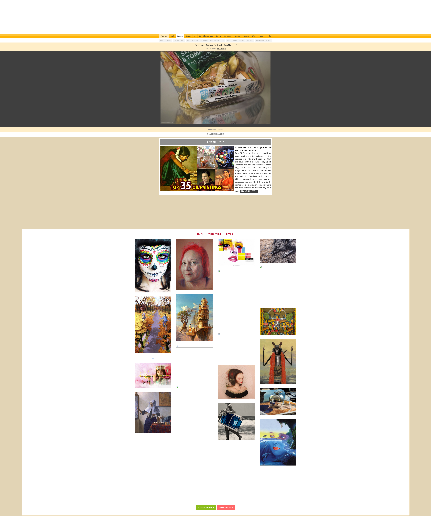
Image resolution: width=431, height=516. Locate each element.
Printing (195, 40)
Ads (188, 40)
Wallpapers (228, 36)
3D (200, 36)
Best (161, 40)
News (261, 36)
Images (180, 36)
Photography (208, 36)
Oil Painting (221, 49)
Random (168, 40)
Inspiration (260, 40)
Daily (173, 36)
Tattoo (241, 40)
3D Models (204, 40)
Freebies (246, 36)
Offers (254, 36)
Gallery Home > (226, 507)
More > (268, 40)
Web (182, 40)
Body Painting (232, 40)
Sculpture (249, 40)
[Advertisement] (215, 17)
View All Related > (206, 507)
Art (195, 36)
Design (188, 36)
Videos (237, 36)
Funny (218, 36)
